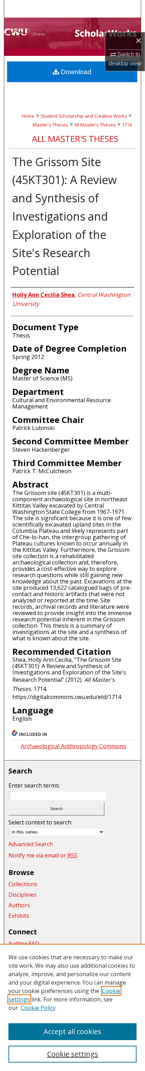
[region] (72, 1007)
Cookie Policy (38, 1008)
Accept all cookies (72, 1031)
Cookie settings (72, 1054)
